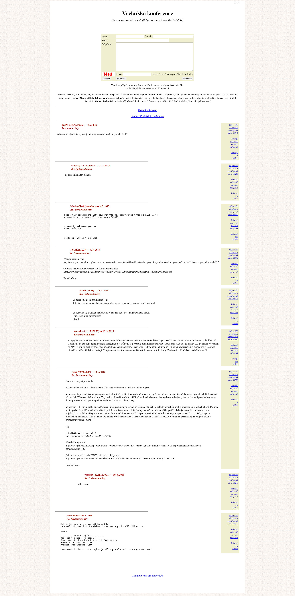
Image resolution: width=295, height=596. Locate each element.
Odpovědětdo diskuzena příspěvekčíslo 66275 (233, 375)
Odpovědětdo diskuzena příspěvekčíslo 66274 (233, 478)
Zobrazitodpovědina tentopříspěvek (234, 142)
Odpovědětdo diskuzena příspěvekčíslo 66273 (233, 294)
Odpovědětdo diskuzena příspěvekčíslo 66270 (233, 210)
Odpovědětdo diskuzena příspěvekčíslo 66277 (233, 519)
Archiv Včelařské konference (147, 116)
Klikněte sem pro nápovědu (147, 575)
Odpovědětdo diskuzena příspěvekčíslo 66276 (233, 335)
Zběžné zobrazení (147, 110)
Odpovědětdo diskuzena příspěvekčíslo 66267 (233, 128)
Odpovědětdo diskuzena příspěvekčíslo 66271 (233, 253)
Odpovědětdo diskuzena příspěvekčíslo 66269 (233, 169)
